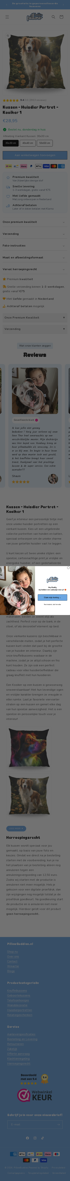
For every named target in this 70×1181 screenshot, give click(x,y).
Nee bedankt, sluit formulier (52, 604)
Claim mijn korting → (52, 597)
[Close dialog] (68, 568)
